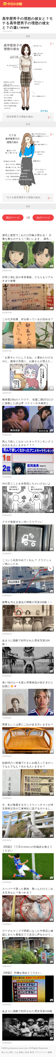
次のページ (43, 217)
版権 (50, 1052)
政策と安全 (24, 1052)
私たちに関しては (9, 1052)
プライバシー (41, 1052)
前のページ (13, 217)
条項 (32, 1052)
